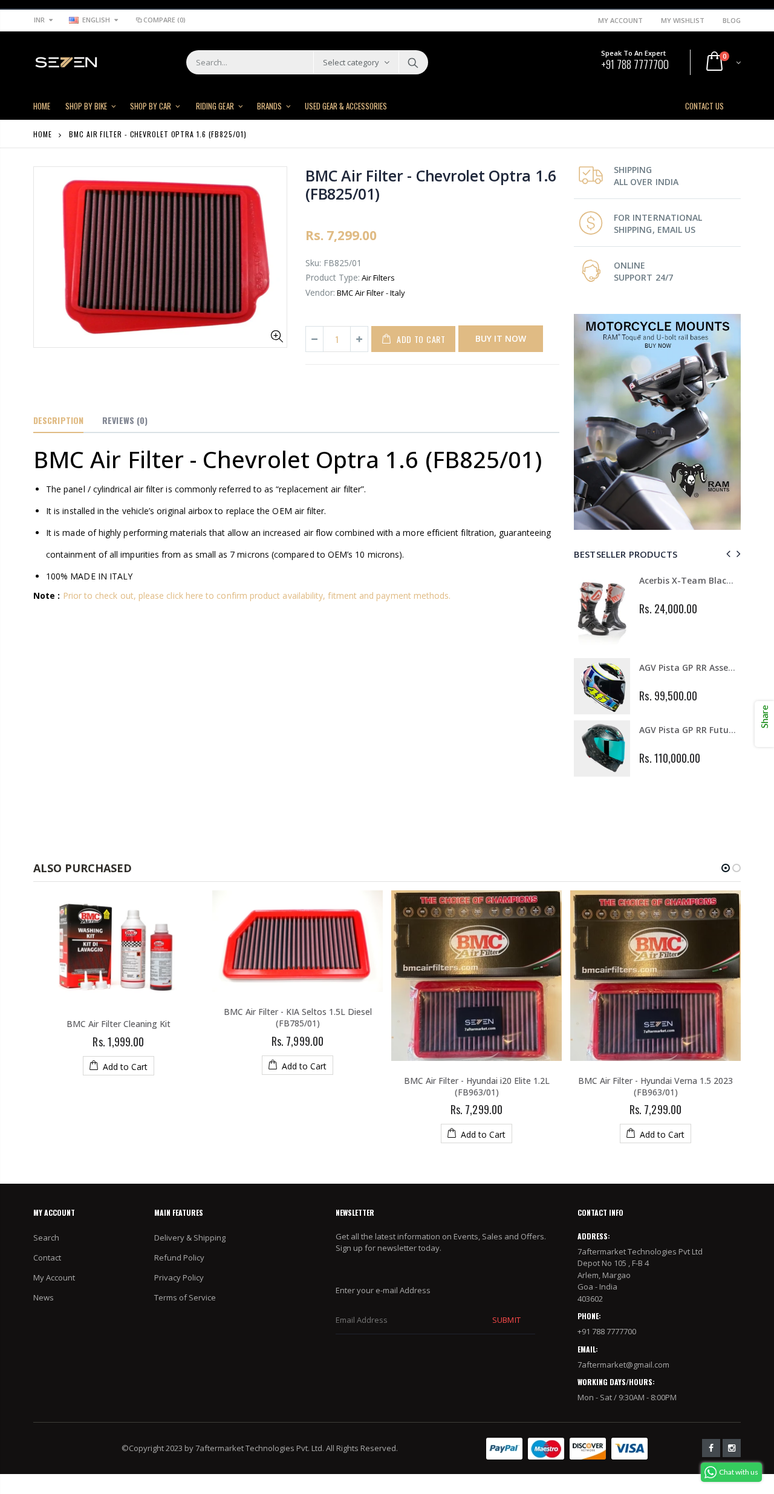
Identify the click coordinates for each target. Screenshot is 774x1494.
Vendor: (320, 292)
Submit (506, 1319)
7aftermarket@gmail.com (623, 1364)
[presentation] (726, 554)
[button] (725, 868)
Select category (351, 62)
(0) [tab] (125, 420)
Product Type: (332, 277)
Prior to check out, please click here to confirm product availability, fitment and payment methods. (257, 595)
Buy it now (500, 338)
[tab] (58, 421)
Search (412, 62)
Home (42, 134)
